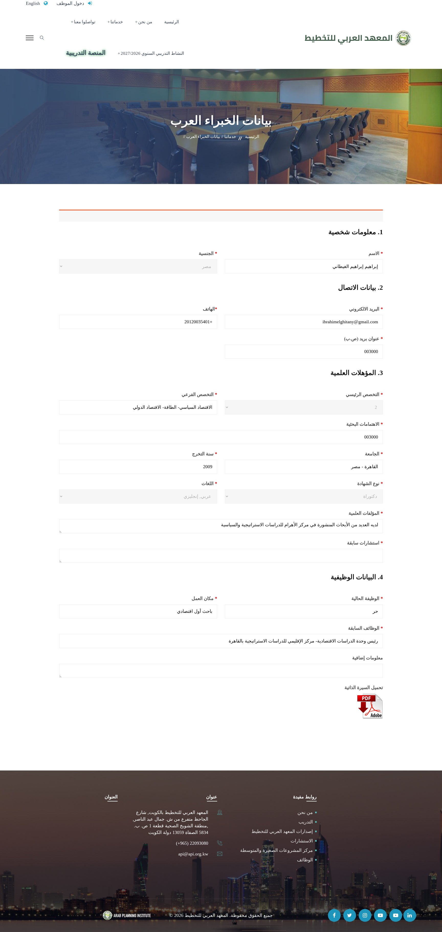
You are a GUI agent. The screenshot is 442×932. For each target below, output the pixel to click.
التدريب (306, 821)
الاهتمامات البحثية (351, 424)
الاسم (362, 253)
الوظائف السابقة (352, 628)
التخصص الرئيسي (352, 394)
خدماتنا (116, 21)
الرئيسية (171, 21)
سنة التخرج (191, 453)
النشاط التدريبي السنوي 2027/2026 (152, 53)
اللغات (197, 483)
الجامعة (361, 453)
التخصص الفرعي (186, 394)
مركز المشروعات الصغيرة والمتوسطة (276, 850)
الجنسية (195, 253)
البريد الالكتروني (353, 309)
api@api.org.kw (193, 853)
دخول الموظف (70, 3)
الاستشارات (302, 840)
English (33, 3)
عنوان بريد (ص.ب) (350, 338)
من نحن (145, 21)
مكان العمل (191, 598)
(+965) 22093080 (192, 843)
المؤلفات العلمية (353, 513)
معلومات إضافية (367, 657)
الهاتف (197, 309)
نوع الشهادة (358, 483)
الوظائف (305, 859)
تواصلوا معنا (84, 21)
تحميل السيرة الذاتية (364, 687)
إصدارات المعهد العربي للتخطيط (282, 831)
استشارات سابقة (352, 542)
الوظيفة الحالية (354, 598)
